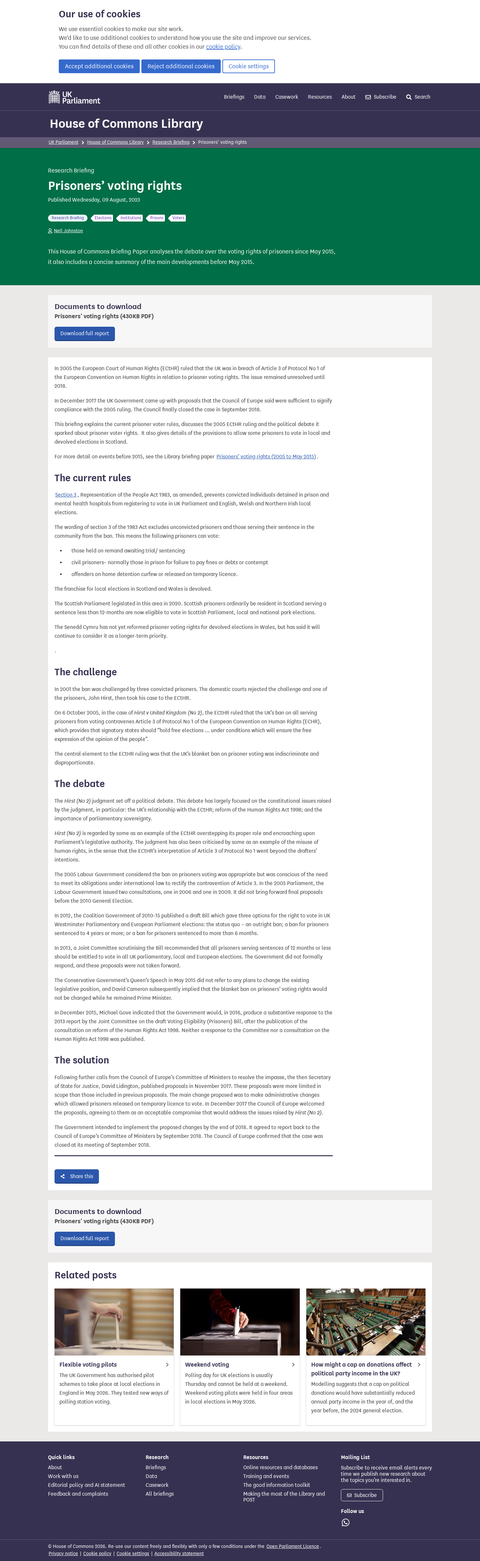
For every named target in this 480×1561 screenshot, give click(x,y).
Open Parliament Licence (292, 1546)
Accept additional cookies (99, 66)
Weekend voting (207, 1364)
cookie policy (223, 46)
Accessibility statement (179, 1553)
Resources (320, 97)
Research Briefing (170, 142)
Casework (286, 97)
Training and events (266, 1476)
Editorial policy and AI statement (86, 1485)
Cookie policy (97, 1553)
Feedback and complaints (78, 1494)
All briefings (160, 1494)
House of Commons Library (126, 123)
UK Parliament (63, 142)
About (349, 97)
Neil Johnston (68, 231)
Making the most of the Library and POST (284, 1497)
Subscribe (384, 97)
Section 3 (65, 495)
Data (259, 97)
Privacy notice (63, 1553)
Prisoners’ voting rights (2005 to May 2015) (266, 456)
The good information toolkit (276, 1485)
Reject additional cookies (181, 66)
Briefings (234, 97)
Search (421, 97)
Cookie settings (249, 66)
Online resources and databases (280, 1468)
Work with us (63, 1476)
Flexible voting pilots (88, 1364)
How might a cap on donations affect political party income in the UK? (361, 1369)
